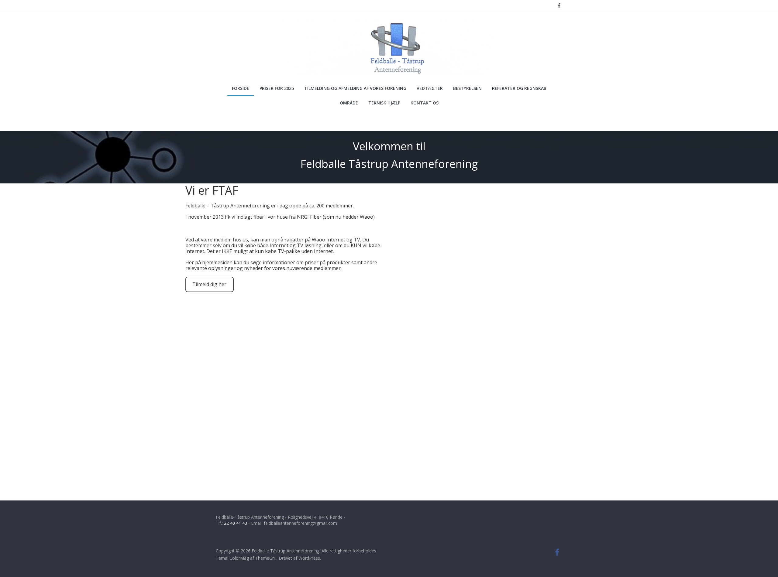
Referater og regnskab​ (519, 88)
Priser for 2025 (277, 88)
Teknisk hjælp (384, 103)
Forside (240, 88)
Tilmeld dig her (209, 284)
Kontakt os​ (425, 103)
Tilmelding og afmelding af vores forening (355, 88)
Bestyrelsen (467, 88)
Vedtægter (430, 88)
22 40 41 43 (235, 523)
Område (349, 103)
